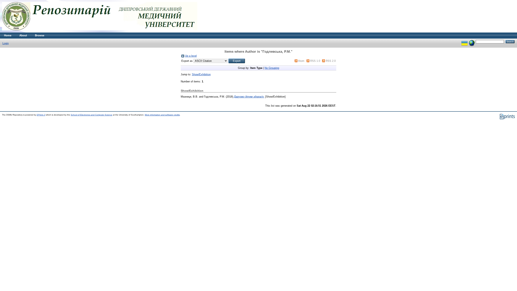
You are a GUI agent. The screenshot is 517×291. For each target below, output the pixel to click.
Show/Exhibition (201, 74)
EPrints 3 (41, 115)
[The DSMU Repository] (99, 31)
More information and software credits (162, 115)
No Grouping (272, 67)
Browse (39, 35)
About (23, 35)
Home (7, 35)
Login (5, 43)
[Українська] (464, 41)
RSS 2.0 (331, 60)
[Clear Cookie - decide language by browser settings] (472, 41)
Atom (301, 60)
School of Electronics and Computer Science (91, 115)
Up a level (191, 55)
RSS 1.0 (315, 60)
